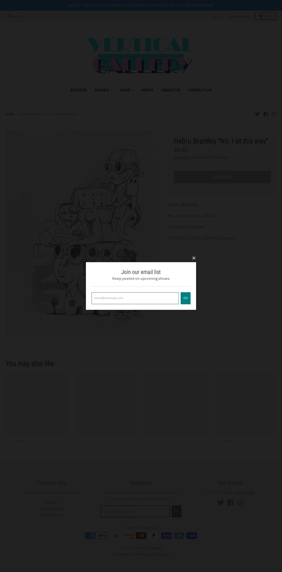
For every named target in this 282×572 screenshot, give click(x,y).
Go (185, 298)
